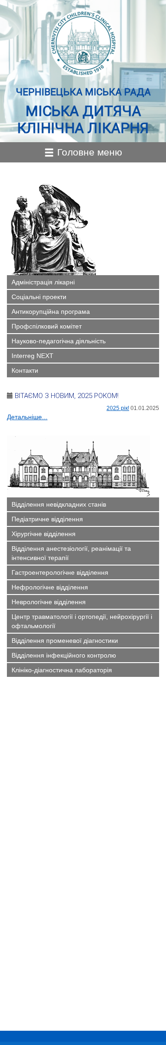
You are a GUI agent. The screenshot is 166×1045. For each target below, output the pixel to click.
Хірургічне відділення (44, 533)
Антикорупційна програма (51, 311)
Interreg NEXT (32, 355)
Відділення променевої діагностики (65, 640)
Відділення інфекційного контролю (64, 655)
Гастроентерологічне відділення (60, 572)
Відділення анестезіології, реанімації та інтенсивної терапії (71, 553)
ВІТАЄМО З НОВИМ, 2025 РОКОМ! (67, 396)
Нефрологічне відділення (50, 587)
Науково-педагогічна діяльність (59, 341)
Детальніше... (27, 417)
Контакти (25, 370)
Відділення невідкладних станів (59, 504)
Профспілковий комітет (47, 326)
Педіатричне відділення (47, 519)
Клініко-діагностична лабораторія (62, 670)
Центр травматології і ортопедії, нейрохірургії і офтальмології (82, 621)
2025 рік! (118, 408)
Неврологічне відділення (49, 602)
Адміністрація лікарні (43, 282)
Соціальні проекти (39, 296)
